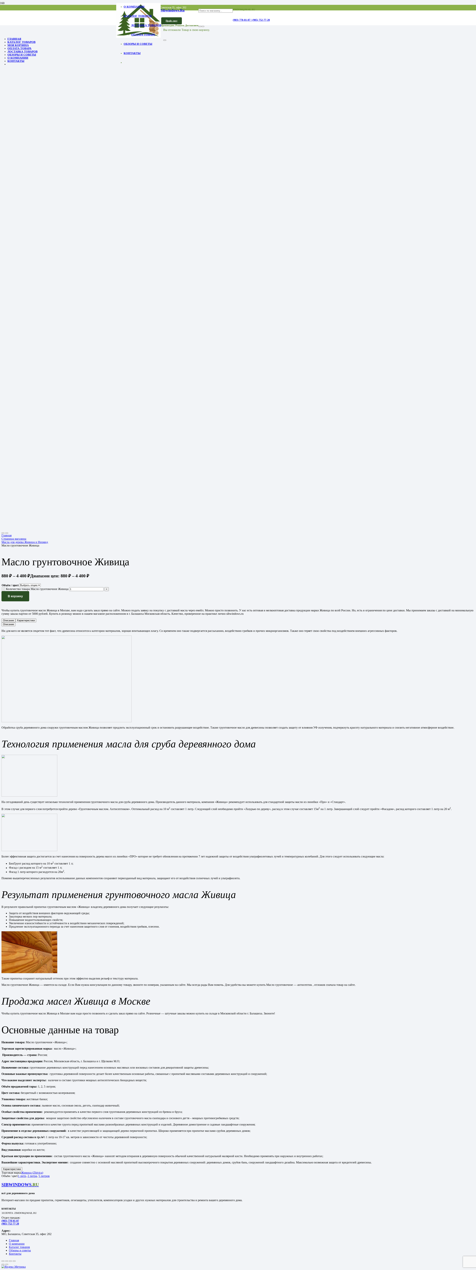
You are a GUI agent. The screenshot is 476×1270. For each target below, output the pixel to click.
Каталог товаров (19, 1247)
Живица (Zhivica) (32, 1172)
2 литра (32, 1176)
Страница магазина (13, 538)
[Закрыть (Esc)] (14, 1261)
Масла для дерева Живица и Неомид (24, 542)
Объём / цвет (10, 585)
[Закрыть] (164, 40)
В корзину (15, 596)
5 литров (44, 1176)
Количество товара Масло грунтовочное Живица (37, 589)
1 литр (22, 1176)
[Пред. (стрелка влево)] (2, 1264)
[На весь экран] (6, 1261)
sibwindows (20, 1184)
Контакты (15, 1253)
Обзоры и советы (20, 1250)
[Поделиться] (10, 1261)
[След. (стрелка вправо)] (6, 1264)
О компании (17, 1243)
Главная (6, 535)
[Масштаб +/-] (2, 1261)
